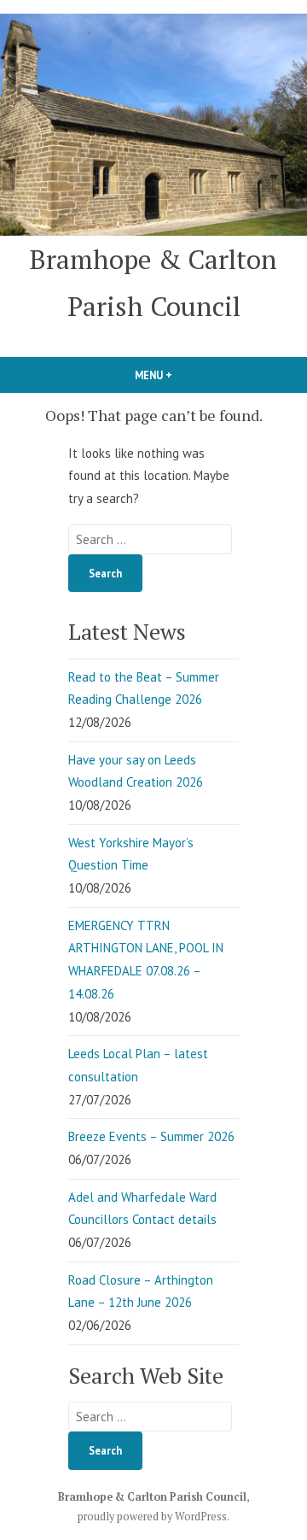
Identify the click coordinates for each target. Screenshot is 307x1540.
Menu (182, 375)
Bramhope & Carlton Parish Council (152, 1497)
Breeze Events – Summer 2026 (151, 1136)
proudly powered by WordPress (152, 1516)
